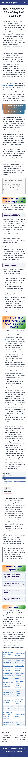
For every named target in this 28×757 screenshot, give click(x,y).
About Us (6, 748)
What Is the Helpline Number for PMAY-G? (12, 599)
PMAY (21, 413)
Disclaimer (13, 748)
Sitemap (19, 751)
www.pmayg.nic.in (7, 85)
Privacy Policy (10, 751)
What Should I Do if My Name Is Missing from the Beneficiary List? (12, 576)
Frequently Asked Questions (12, 190)
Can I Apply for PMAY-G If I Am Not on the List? (11, 584)
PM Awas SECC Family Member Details (19, 701)
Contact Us (21, 748)
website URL (8, 339)
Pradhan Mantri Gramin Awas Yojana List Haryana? (6, 737)
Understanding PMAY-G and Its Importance (13, 181)
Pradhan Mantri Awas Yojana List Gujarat (8, 676)
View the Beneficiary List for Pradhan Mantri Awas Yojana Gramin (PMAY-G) (13, 186)
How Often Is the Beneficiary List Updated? (12, 591)
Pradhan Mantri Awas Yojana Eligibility (19, 668)
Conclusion (8, 192)
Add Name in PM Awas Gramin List (8, 654)
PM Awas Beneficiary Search (18, 693)
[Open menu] (24, 2)
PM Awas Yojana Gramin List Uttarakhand (8, 684)
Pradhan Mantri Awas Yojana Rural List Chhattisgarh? (20, 736)
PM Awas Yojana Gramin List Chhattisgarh (8, 668)
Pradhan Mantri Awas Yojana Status (19, 676)
